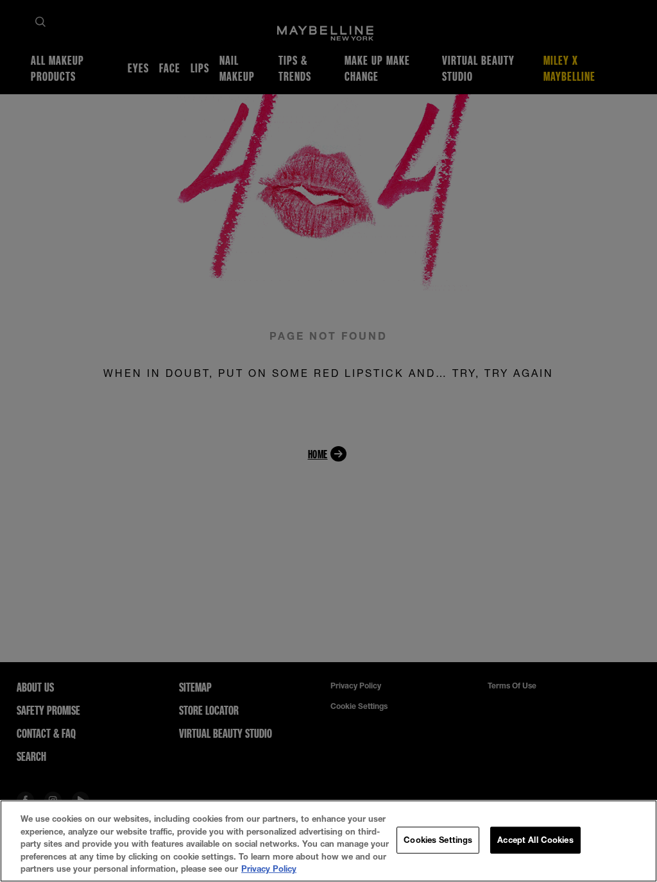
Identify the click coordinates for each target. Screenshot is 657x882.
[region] (328, 841)
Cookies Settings (438, 840)
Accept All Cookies (535, 840)
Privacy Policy (268, 868)
